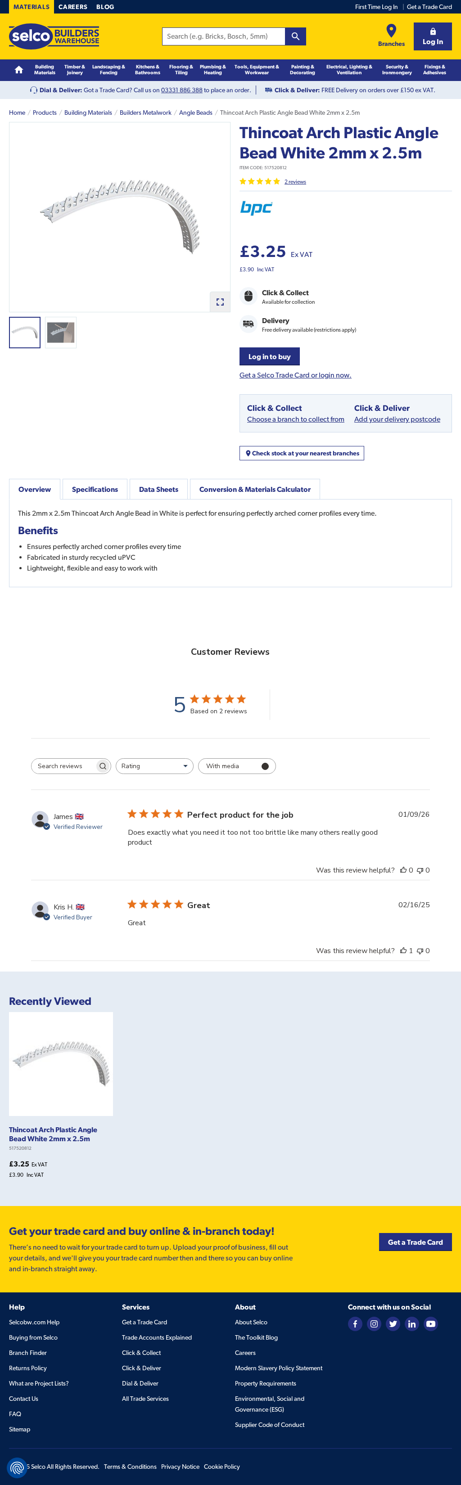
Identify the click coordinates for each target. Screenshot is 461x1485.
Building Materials (88, 112)
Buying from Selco (33, 1337)
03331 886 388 (182, 90)
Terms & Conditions (130, 1466)
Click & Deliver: (297, 90)
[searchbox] (63, 766)
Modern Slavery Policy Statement (278, 1368)
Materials (32, 6)
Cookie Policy (222, 1466)
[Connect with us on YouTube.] (431, 1323)
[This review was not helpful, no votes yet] (420, 870)
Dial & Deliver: (61, 90)
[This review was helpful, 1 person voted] (403, 951)
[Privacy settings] (17, 1468)
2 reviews (295, 182)
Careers (73, 6)
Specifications (95, 489)
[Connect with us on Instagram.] (374, 1323)
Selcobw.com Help (34, 1322)
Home (17, 112)
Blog (105, 6)
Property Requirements (265, 1383)
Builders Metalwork (146, 112)
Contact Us (23, 1398)
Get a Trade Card (429, 6)
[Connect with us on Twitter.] (393, 1323)
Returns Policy (28, 1368)
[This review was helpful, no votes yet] (403, 870)
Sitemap (19, 1429)
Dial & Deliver (140, 1383)
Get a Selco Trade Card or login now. (296, 375)
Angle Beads (195, 112)
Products (45, 112)
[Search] (295, 36)
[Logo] (54, 36)
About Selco (251, 1322)
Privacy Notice (180, 1466)
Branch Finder (28, 1352)
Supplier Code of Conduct (269, 1424)
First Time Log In (376, 6)
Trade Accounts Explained (157, 1337)
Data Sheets (158, 489)
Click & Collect (141, 1352)
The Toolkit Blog (256, 1337)
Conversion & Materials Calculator (255, 489)
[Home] (19, 69)
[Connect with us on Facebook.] (355, 1323)
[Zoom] (220, 302)
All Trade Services (145, 1398)
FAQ (15, 1414)
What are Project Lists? (39, 1383)
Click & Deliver (141, 1368)
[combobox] (155, 766)
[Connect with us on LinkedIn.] (412, 1323)
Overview (34, 489)
